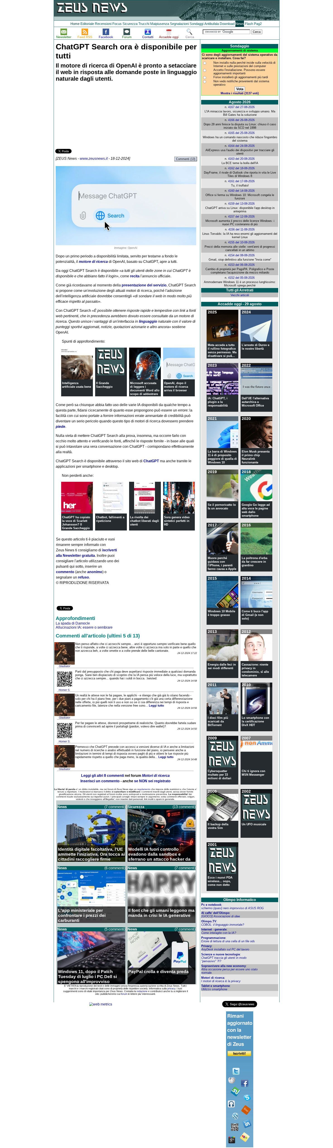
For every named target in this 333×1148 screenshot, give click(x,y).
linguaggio (148, 321)
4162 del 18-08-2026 (241, 168)
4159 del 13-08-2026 (241, 203)
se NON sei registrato (152, 781)
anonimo (94, 572)
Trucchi (143, 24)
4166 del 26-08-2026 (241, 120)
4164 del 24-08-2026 (241, 146)
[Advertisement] (89, 116)
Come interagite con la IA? (218, 933)
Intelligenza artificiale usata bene (76, 384)
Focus (117, 24)
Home (75, 24)
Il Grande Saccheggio (104, 384)
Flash (249, 24)
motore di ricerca (93, 262)
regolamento (143, 789)
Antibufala (211, 24)
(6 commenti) (114, 868)
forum (124, 994)
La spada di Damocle (73, 623)
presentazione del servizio (144, 285)
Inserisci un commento (100, 781)
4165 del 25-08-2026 (241, 133)
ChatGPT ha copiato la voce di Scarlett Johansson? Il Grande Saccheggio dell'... (76, 524)
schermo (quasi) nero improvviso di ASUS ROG (232, 908)
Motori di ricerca (212, 977)
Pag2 (258, 24)
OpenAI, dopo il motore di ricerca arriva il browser (176, 386)
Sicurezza (130, 24)
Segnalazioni (179, 24)
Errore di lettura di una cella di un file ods (228, 941)
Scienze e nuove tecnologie (220, 954)
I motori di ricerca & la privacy (221, 981)
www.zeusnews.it (94, 158)
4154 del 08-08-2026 (241, 255)
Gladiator (64, 666)
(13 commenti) (184, 807)
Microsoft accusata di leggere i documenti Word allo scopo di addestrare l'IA (144, 390)
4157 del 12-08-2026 (241, 216)
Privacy (206, 946)
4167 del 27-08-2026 (241, 107)
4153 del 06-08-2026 (241, 264)
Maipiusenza (159, 24)
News (239, 24)
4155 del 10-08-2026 (241, 242)
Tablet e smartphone (215, 986)
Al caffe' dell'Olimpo (215, 913)
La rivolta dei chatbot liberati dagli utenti (144, 521)
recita (135, 276)
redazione (142, 991)
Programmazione (213, 938)
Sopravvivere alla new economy (223, 966)
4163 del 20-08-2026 (241, 158)
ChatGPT (151, 461)
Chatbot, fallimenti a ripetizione (110, 519)
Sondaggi (196, 24)
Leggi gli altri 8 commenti (102, 775)
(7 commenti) (114, 807)
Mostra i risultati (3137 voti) (240, 93)
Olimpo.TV (208, 921)
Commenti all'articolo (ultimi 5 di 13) (98, 636)
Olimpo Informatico (239, 900)
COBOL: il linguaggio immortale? (222, 924)
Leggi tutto (156, 705)
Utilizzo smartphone (214, 989)
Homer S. (64, 690)
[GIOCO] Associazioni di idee (220, 916)
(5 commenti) (114, 929)
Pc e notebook (211, 904)
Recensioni (103, 24)
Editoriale (87, 24)
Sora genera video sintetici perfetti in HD (177, 521)
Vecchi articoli (240, 295)
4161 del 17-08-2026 (241, 181)
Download (227, 24)
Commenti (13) (185, 159)
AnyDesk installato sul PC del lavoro (225, 949)
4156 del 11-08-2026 (241, 229)
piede (60, 427)
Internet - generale (214, 929)
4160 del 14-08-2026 (241, 190)
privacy (171, 988)
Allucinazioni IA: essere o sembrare (84, 627)
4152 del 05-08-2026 (241, 277)
